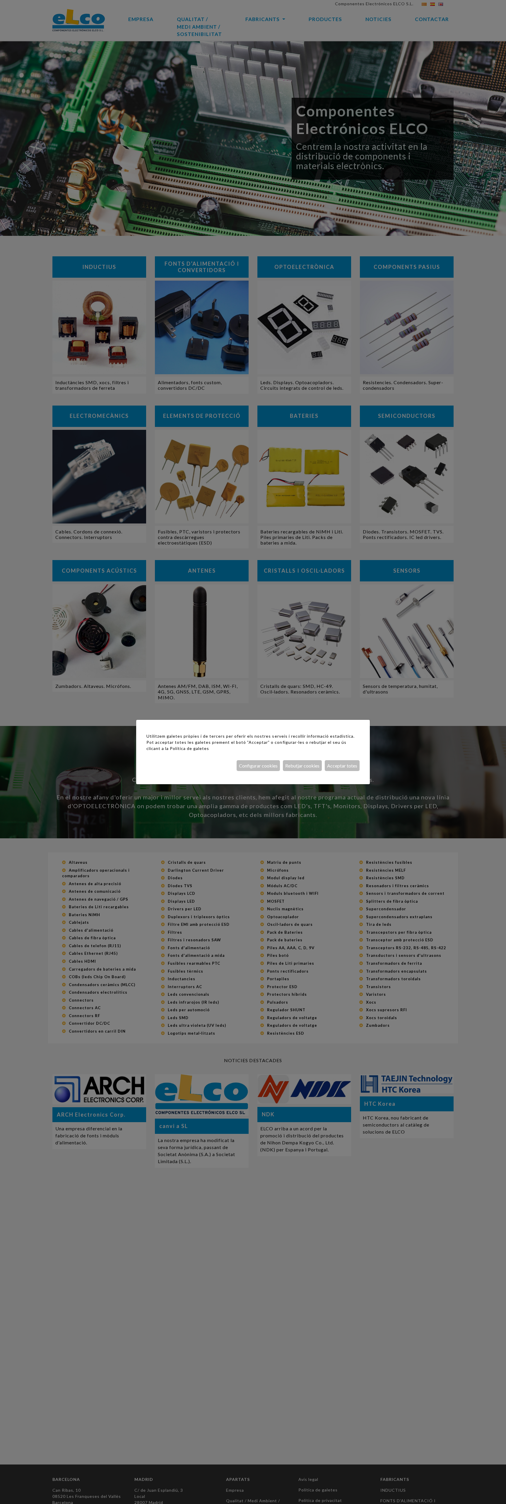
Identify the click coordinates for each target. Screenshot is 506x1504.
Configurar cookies (258, 765)
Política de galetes (189, 748)
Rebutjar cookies (302, 765)
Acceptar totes (342, 765)
